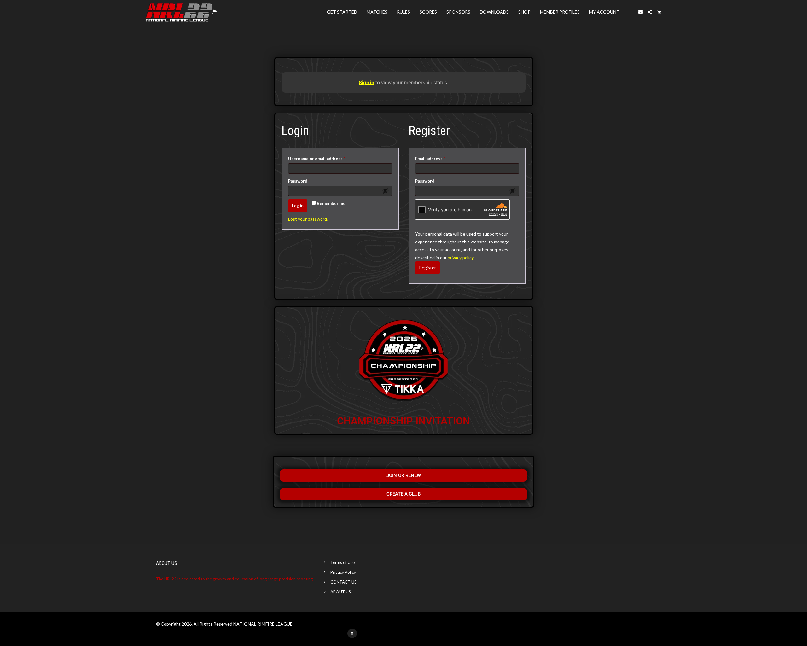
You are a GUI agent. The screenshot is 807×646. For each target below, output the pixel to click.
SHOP (524, 12)
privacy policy (460, 257)
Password (308, 180)
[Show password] (385, 190)
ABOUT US (340, 591)
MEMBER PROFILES (560, 12)
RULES (403, 12)
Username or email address (325, 157)
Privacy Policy (343, 572)
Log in (298, 205)
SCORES (428, 12)
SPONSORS (458, 12)
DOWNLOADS (494, 12)
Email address (439, 157)
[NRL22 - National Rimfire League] (181, 12)
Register (427, 267)
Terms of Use (342, 562)
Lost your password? (308, 219)
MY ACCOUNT (604, 12)
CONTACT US (343, 582)
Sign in (366, 82)
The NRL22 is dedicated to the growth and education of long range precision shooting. (235, 578)
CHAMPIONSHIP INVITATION (403, 421)
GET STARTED (342, 12)
